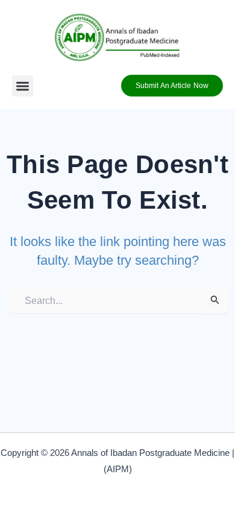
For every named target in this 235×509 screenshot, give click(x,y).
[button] (22, 85)
